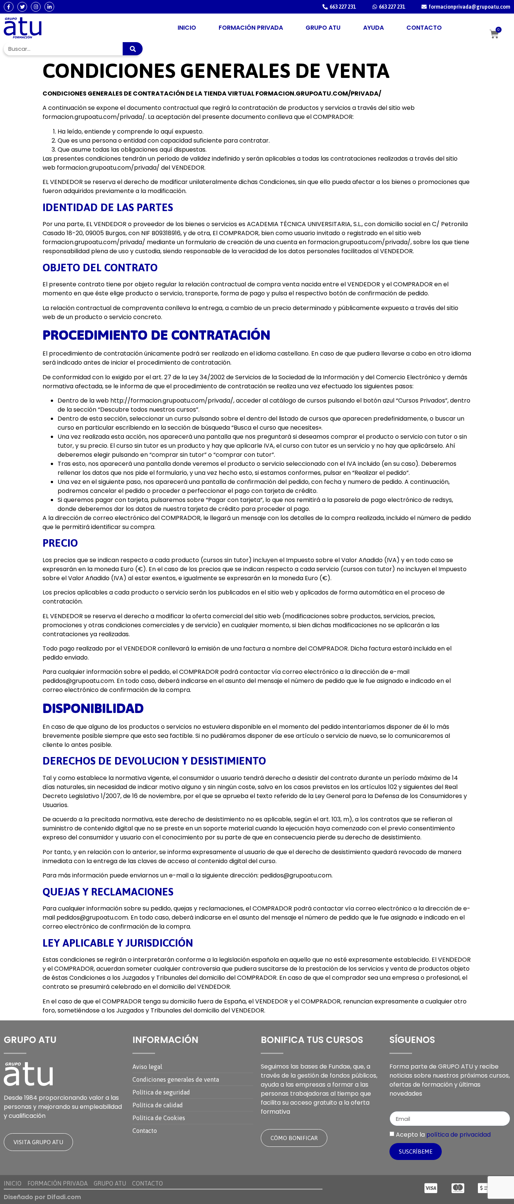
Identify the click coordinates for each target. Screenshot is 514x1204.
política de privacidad (458, 1134)
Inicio (187, 27)
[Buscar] (133, 48)
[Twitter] (22, 7)
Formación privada (251, 27)
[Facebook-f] (9, 7)
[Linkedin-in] (49, 7)
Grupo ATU (323, 27)
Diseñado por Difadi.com (42, 1197)
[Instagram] (36, 7)
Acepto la (443, 1134)
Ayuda (373, 27)
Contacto (424, 27)
